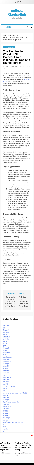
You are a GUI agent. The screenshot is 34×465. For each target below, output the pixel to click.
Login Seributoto (7, 357)
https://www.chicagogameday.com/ (13, 422)
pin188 (5, 427)
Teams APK (6, 366)
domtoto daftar (7, 352)
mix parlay (5, 420)
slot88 (4, 375)
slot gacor (5, 413)
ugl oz (4, 424)
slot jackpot (11, 386)
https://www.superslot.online (11, 402)
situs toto (5, 388)
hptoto (5, 346)
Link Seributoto (7, 361)
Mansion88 (6, 330)
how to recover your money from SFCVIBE (15, 393)
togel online (6, 339)
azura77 (5, 355)
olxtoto (5, 334)
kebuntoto (6, 404)
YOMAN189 (6, 409)
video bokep (6, 350)
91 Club (5, 343)
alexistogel (6, 325)
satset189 (5, 384)
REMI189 (5, 411)
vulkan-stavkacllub (17, 13)
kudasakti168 (6, 337)
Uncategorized (9, 47)
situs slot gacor (7, 406)
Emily (6, 67)
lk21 (4, 328)
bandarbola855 (7, 377)
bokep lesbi (6, 370)
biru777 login (6, 418)
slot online (5, 429)
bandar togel (6, 395)
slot (4, 391)
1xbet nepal (6, 332)
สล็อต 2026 (6, 373)
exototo (5, 341)
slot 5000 (5, 368)
